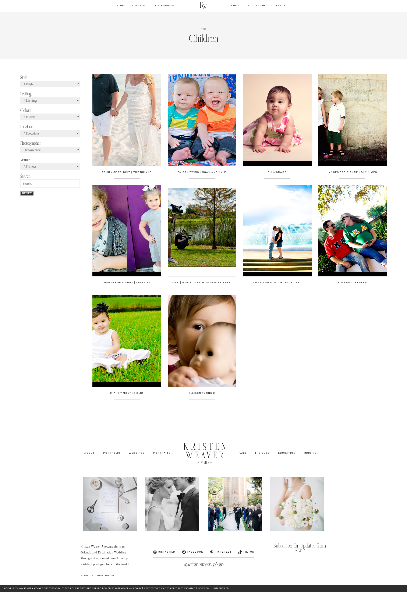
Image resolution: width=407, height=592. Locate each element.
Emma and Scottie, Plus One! (277, 282)
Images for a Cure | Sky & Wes (352, 172)
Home (121, 6)
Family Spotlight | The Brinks (127, 172)
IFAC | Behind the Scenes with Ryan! (202, 282)
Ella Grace (277, 172)
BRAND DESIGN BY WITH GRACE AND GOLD (117, 588)
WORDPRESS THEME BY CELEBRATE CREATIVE (169, 588)
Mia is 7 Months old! (126, 393)
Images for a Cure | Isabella (127, 282)
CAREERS (203, 588)
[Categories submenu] (175, 5)
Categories (164, 6)
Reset (27, 193)
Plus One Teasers (352, 282)
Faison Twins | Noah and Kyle (202, 172)
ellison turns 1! (202, 393)
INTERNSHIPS (221, 588)
